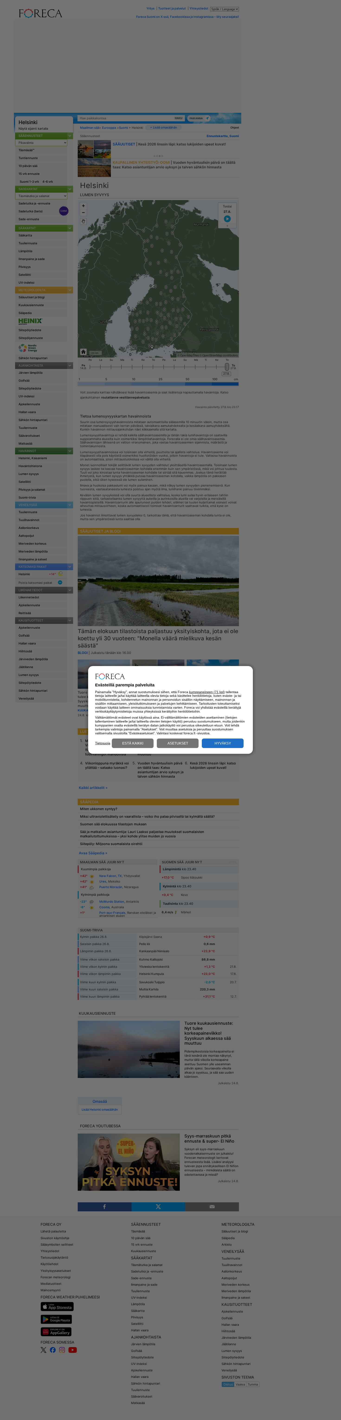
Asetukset (177, 743)
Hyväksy (223, 743)
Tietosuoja (102, 743)
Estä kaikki (132, 743)
